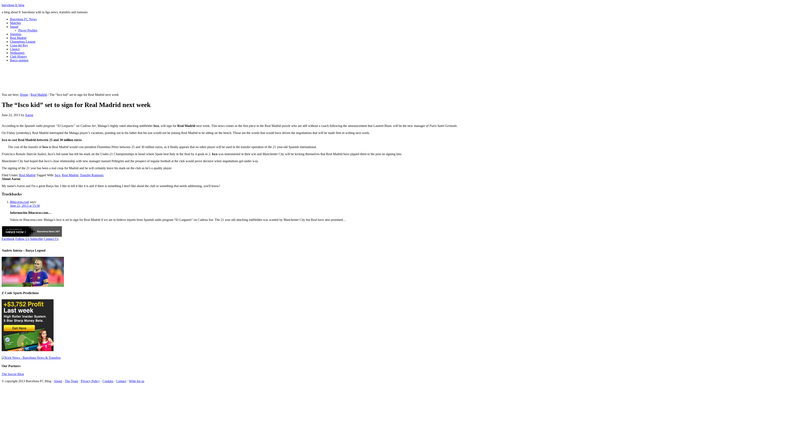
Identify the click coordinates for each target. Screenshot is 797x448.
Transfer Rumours (92, 175)
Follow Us (22, 239)
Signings (15, 34)
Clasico (15, 49)
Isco (57, 175)
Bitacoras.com (19, 202)
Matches (15, 23)
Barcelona (42, 231)
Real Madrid (18, 38)
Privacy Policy (90, 381)
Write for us (136, 381)
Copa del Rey (19, 45)
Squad (14, 26)
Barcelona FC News (23, 19)
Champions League (22, 41)
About (58, 381)
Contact (121, 381)
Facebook (8, 239)
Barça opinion (19, 60)
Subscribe (36, 239)
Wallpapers (17, 53)
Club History (18, 56)
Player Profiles (27, 30)
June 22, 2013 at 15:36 (25, 205)
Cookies (108, 381)
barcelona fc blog (13, 5)
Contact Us (51, 239)
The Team (71, 381)
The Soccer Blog (13, 374)
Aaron (29, 115)
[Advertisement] (398, 79)
